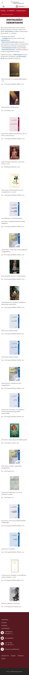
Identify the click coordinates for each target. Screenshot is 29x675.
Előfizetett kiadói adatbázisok (9, 42)
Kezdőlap (3, 11)
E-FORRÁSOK (11, 11)
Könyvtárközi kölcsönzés (8, 49)
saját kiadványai (9, 31)
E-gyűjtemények (20, 11)
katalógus (5, 38)
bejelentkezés (4, 40)
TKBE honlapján (17, 54)
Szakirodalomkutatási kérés (9, 48)
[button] (2, 2)
